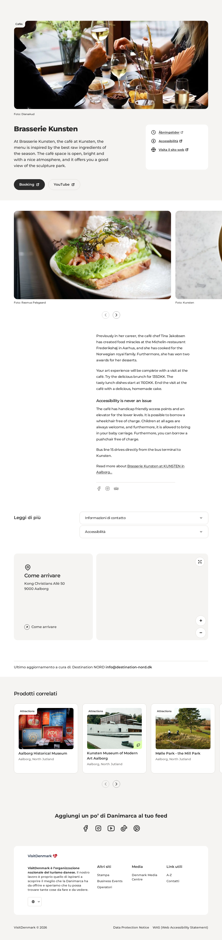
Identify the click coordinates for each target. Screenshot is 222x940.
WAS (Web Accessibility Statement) (180, 927)
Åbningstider (169, 132)
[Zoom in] (201, 620)
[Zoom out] (201, 633)
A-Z (169, 875)
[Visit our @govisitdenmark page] (124, 828)
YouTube (62, 184)
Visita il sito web (171, 150)
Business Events (109, 881)
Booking (26, 184)
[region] (152, 597)
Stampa (103, 875)
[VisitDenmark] (42, 856)
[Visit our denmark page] (85, 828)
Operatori (104, 887)
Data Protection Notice (131, 927)
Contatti (172, 881)
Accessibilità (168, 141)
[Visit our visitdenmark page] (111, 828)
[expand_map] (200, 562)
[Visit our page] (98, 828)
